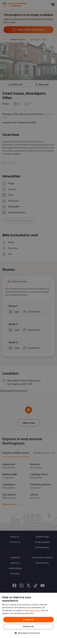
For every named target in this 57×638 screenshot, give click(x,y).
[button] (28, 633)
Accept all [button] (28, 619)
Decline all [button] (28, 626)
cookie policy (34, 610)
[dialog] (28, 615)
